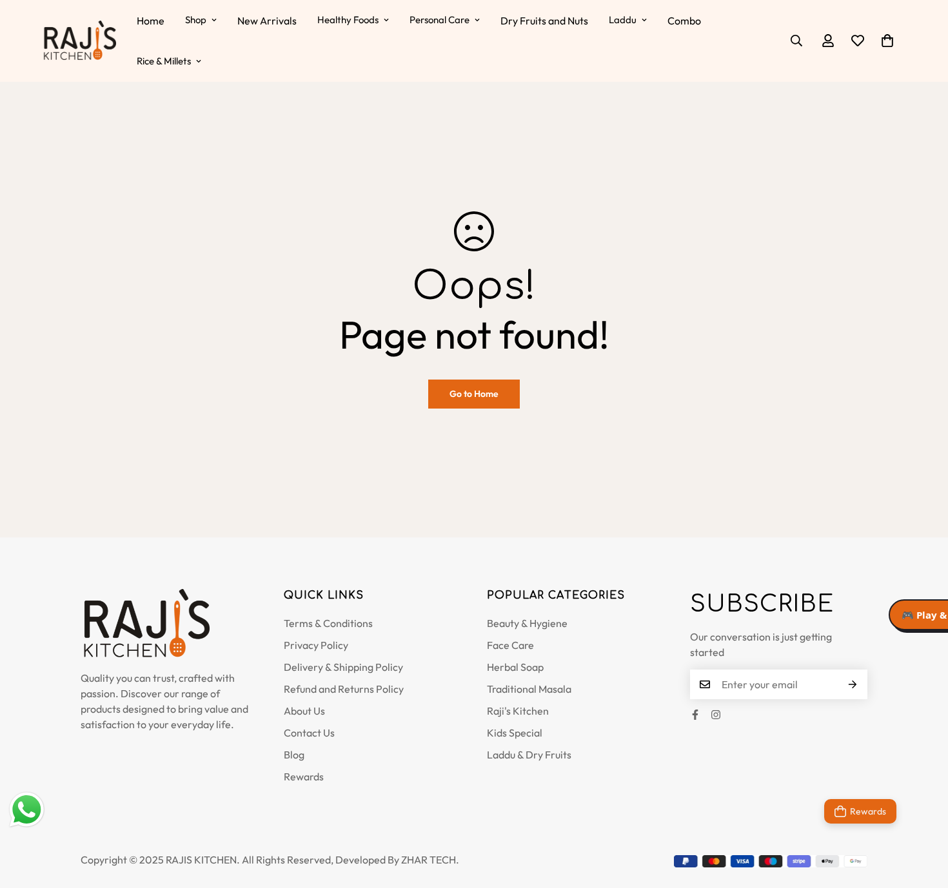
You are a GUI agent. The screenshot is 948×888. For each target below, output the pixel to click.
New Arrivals (267, 20)
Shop (195, 20)
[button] (887, 40)
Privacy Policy (316, 645)
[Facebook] (695, 714)
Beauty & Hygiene (527, 623)
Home (150, 20)
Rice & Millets (164, 61)
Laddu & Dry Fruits (529, 754)
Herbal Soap (515, 667)
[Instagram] (716, 714)
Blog (294, 754)
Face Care (510, 645)
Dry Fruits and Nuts (544, 20)
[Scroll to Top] (923, 818)
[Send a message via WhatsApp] (26, 809)
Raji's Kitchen (518, 710)
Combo (684, 20)
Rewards (304, 776)
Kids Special (514, 732)
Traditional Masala (529, 688)
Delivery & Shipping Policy (343, 667)
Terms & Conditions (328, 623)
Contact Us (309, 732)
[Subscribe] (852, 684)
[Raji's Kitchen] (79, 41)
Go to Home (474, 394)
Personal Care (439, 20)
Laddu (623, 20)
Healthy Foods (348, 20)
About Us (304, 710)
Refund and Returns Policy (344, 688)
